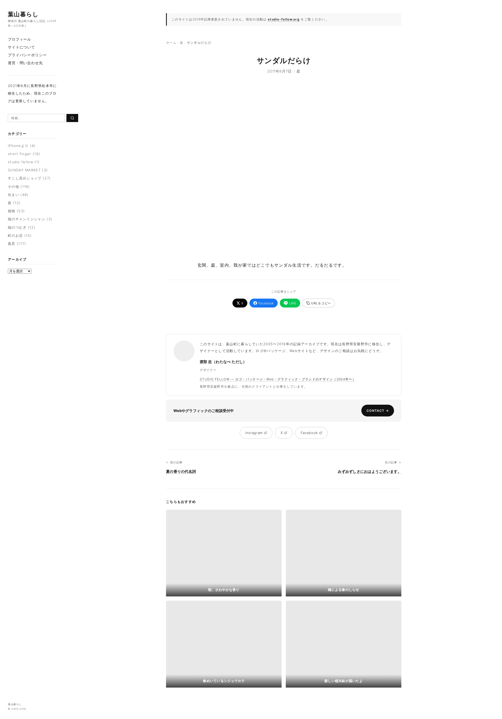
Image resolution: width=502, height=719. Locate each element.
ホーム (171, 43)
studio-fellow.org (284, 19)
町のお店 (15, 235)
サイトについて (21, 47)
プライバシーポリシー (27, 55)
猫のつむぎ (17, 227)
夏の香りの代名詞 (181, 471)
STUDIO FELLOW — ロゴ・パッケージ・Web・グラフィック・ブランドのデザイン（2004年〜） (278, 379)
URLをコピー (321, 303)
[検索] (72, 118)
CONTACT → (378, 411)
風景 (11, 244)
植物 (11, 211)
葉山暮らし (23, 14)
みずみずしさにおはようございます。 (369, 471)
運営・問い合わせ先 (25, 63)
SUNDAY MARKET (24, 170)
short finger (19, 154)
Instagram (254, 433)
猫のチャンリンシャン (26, 219)
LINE (292, 303)
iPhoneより (18, 146)
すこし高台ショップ (25, 178)
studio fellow (20, 162)
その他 (13, 186)
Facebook (266, 303)
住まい (13, 195)
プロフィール (19, 39)
